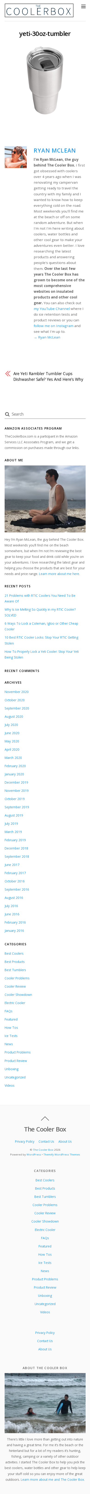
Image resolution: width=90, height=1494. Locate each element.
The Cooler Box (43, 1149)
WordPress (34, 1154)
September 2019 (17, 807)
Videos (10, 1085)
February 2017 (15, 873)
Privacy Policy (24, 1141)
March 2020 (13, 757)
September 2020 (17, 708)
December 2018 (16, 848)
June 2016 (12, 914)
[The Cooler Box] (39, 15)
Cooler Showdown (18, 994)
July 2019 (11, 823)
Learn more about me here (59, 574)
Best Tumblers (15, 970)
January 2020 (14, 774)
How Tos (11, 1027)
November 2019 (17, 790)
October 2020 (15, 700)
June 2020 (12, 733)
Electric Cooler (15, 1003)
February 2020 (15, 766)
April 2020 (12, 749)
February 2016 (15, 922)
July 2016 (11, 906)
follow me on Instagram (53, 325)
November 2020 (17, 692)
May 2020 (12, 741)
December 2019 (16, 782)
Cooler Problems (17, 978)
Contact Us (46, 1141)
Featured (11, 1019)
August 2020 (14, 716)
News (9, 1044)
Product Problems (18, 1052)
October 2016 (15, 881)
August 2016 (14, 897)
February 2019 (15, 840)
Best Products (15, 961)
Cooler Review (15, 986)
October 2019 (15, 799)
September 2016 (17, 889)
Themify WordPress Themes (61, 1154)
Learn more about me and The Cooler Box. (53, 1479)
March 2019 (13, 832)
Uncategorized (15, 1077)
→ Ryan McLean (47, 337)
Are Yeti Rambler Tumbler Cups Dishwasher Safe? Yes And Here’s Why (48, 376)
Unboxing (11, 1069)
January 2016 (14, 930)
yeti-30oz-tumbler (45, 33)
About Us (65, 1141)
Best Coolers (14, 953)
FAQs (8, 1011)
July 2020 (11, 725)
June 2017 (12, 865)
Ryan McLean (55, 150)
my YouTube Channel (52, 308)
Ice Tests (11, 1036)
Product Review (16, 1061)
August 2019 (14, 815)
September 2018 (17, 856)
